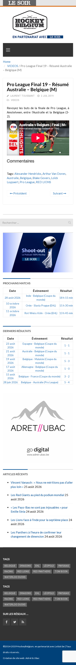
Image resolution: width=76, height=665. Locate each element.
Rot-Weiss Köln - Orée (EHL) (40, 313)
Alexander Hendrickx (27, 173)
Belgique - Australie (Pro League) (39, 382)
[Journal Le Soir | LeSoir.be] (19, 3)
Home (7, 61)
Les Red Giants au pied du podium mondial (37, 495)
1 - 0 (67, 368)
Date (12, 290)
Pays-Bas (63, 565)
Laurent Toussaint (22, 95)
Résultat (66, 290)
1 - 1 (67, 345)
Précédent (20, 193)
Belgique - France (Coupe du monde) (39, 376)
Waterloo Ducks (14, 577)
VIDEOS (12, 66)
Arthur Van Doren (53, 173)
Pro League (27, 182)
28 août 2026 (12, 297)
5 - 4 (67, 382)
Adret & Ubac (32, 658)
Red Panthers (41, 571)
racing (8, 571)
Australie (13, 178)
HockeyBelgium (25, 646)
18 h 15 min (66, 297)
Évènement (41, 290)
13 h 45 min (66, 313)
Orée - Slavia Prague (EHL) (41, 305)
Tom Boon (61, 571)
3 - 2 (67, 376)
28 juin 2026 (10, 382)
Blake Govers (41, 178)
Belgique (25, 178)
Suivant (58, 193)
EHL (37, 565)
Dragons (25, 565)
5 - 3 (67, 361)
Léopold (49, 565)
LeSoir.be (60, 646)
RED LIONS (43, 182)
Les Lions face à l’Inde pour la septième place (39, 520)
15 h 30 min (66, 305)
